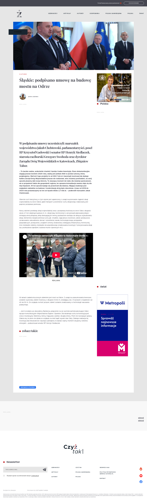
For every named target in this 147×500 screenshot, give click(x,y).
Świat (141, 13)
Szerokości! (52, 13)
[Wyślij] (44, 469)
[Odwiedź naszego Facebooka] (141, 481)
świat (103, 287)
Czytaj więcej (35, 475)
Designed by (7, 490)
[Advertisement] (56, 122)
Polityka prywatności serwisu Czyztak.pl (108, 473)
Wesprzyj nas (104, 467)
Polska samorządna (114, 13)
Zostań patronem (134, 3)
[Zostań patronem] (141, 469)
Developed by (31, 490)
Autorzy (80, 13)
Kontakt (103, 478)
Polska (130, 13)
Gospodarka (94, 13)
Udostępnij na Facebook (28, 387)
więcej (141, 418)
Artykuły (67, 13)
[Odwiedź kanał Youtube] (141, 475)
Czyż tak (79, 467)
